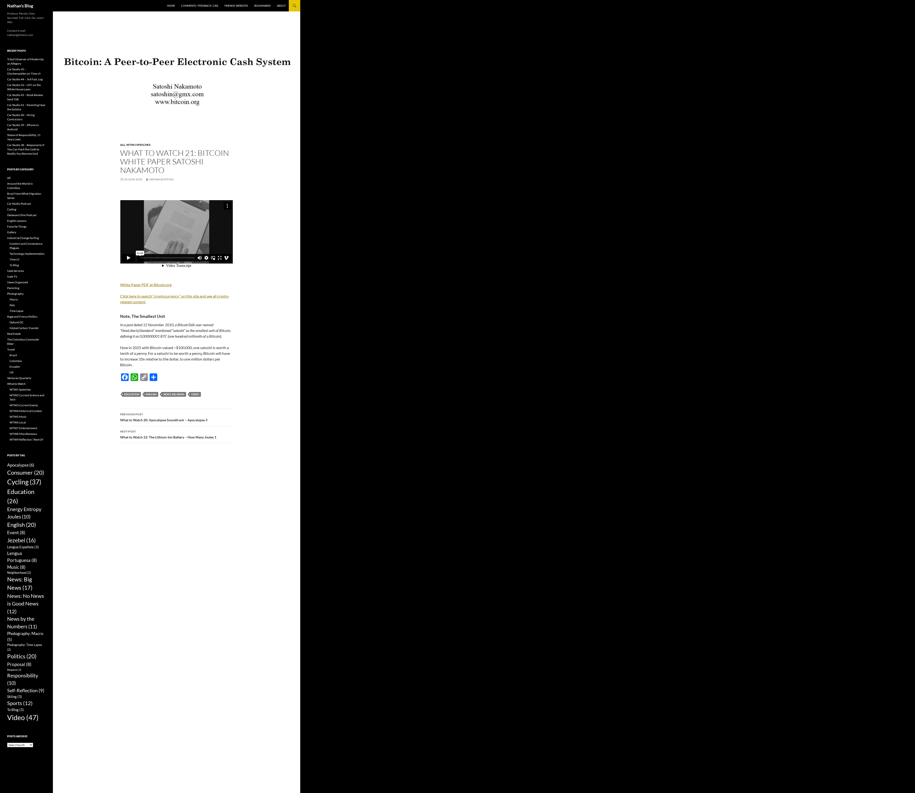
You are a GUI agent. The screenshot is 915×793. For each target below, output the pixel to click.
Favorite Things (16, 226)
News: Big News (173, 394)
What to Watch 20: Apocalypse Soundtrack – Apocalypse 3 (163, 417)
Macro (14, 299)
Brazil (13, 355)
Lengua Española (23, 547)
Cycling (24, 482)
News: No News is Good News (25, 604)
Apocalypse (20, 465)
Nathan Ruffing (161, 179)
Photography (15, 293)
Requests (14, 669)
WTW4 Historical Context (26, 411)
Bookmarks (262, 5)
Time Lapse (16, 311)
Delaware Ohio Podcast (21, 215)
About (281, 5)
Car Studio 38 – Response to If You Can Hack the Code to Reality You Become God (25, 149)
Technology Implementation (27, 253)
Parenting (13, 288)
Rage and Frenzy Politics (22, 316)
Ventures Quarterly (19, 378)
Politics (21, 656)
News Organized (17, 282)
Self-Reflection (25, 690)
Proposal (19, 664)
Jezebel (21, 540)
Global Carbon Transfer (24, 328)
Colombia (16, 361)
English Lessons (16, 221)
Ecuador (15, 366)
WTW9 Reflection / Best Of (26, 439)
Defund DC (17, 322)
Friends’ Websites (236, 5)
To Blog (14, 265)
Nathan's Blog (20, 5)
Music (16, 567)
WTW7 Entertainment (23, 428)
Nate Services (15, 271)
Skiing (14, 696)
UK (12, 372)
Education (131, 394)
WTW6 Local (18, 422)
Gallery (11, 232)
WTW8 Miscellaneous (23, 434)
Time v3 (14, 259)
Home (171, 5)
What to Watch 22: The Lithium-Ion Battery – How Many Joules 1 (168, 434)
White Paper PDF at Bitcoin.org (146, 284)
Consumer (25, 472)
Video (195, 394)
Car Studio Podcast (19, 203)
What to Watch (16, 384)
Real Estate (14, 334)
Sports (20, 703)
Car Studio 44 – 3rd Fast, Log (25, 79)
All (122, 145)
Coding (11, 209)
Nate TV (12, 276)
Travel (11, 349)
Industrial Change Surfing (23, 238)
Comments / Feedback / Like (199, 5)
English (151, 394)
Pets (12, 305)
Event (16, 532)
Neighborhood (19, 572)
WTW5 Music (18, 416)
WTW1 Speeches (138, 145)
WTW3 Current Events (24, 405)
